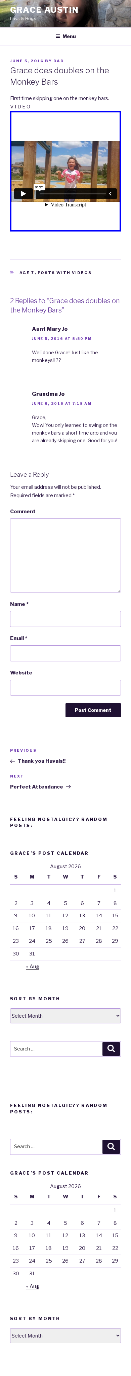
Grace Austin (44, 10)
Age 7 (27, 272)
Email (18, 638)
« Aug (32, 967)
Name (19, 604)
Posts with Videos (65, 272)
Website (21, 673)
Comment (23, 512)
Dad (58, 61)
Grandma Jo (48, 394)
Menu (69, 36)
